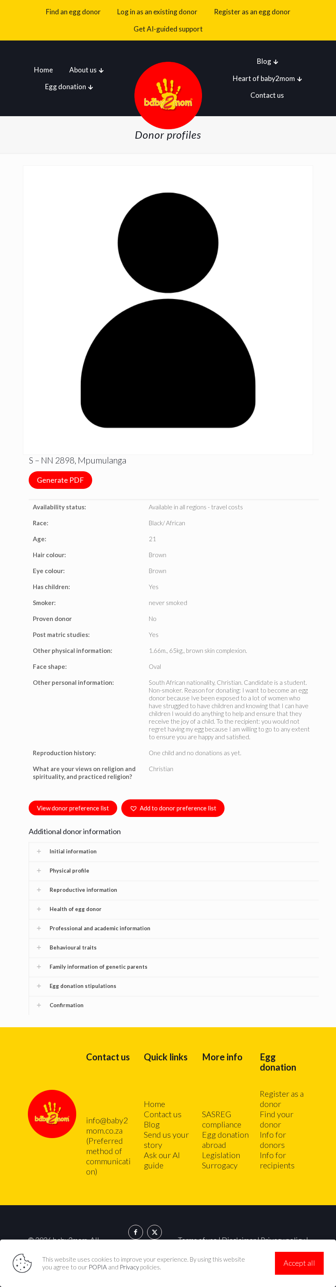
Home (154, 1104)
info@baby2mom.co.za (107, 1125)
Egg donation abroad (225, 1140)
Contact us (163, 1114)
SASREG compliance (221, 1119)
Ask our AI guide (162, 1160)
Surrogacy (220, 1165)
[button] (173, 808)
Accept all (299, 1262)
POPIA (98, 1267)
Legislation (221, 1155)
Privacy (129, 1267)
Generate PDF (60, 479)
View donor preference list (73, 808)
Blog (152, 1124)
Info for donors (273, 1140)
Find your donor (276, 1119)
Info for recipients (277, 1160)
